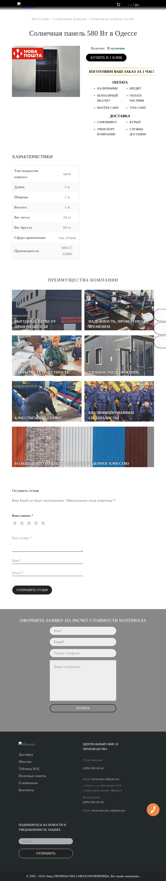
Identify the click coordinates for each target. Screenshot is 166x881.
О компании (28, 783)
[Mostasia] (25, 5)
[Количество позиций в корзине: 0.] (118, 4)
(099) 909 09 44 (93, 768)
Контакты (26, 790)
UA (130, 5)
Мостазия (40, 19)
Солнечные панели (69, 19)
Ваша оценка (21, 515)
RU (137, 5)
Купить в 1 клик (106, 58)
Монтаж (25, 762)
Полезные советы (32, 776)
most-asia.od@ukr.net (105, 779)
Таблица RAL (29, 769)
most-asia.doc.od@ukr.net (108, 810)
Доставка (26, 754)
